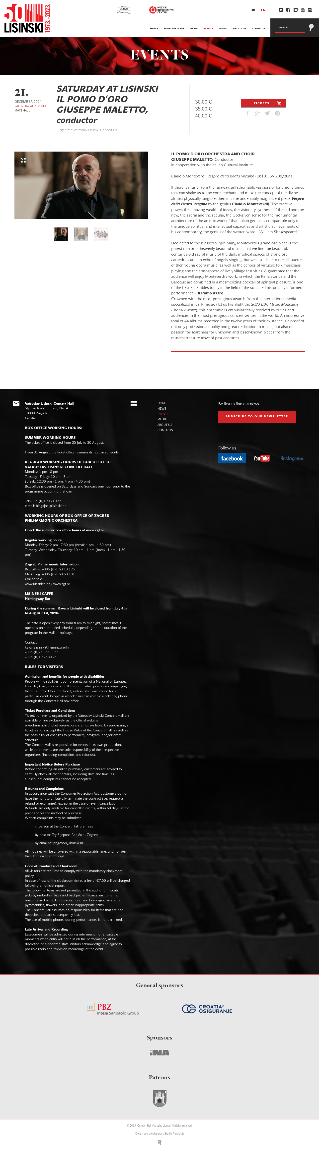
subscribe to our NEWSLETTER (257, 416)
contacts (258, 29)
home (154, 29)
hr (252, 10)
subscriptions (174, 29)
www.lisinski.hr (36, 725)
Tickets (261, 103)
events (208, 29)
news (194, 29)
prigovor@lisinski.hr (68, 843)
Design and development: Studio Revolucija (159, 1134)
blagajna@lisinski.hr (51, 506)
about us (239, 29)
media (223, 29)
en (263, 10)
